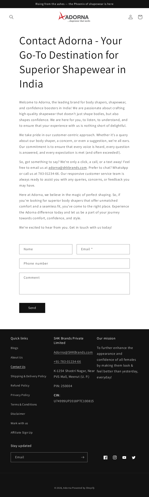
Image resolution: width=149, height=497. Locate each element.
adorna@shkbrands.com (68, 167)
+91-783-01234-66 (67, 361)
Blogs (14, 348)
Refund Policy (20, 385)
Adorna (67, 487)
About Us (17, 357)
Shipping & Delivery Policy (28, 376)
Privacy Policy (20, 395)
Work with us (19, 423)
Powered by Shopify (83, 487)
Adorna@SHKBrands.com (73, 352)
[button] (11, 17)
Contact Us (18, 366)
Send (32, 308)
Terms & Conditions (24, 404)
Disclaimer (18, 414)
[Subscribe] (82, 457)
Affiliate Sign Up (22, 432)
